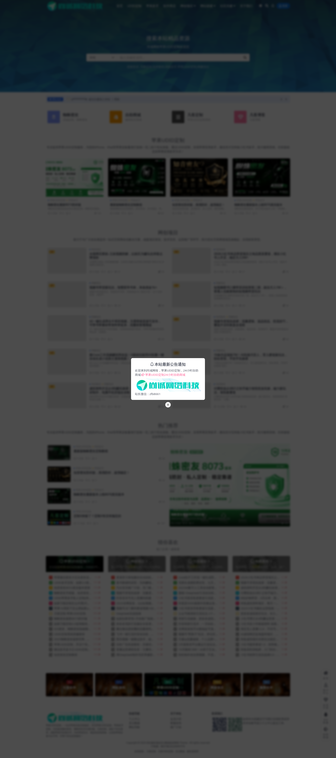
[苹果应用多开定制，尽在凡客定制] (168, 384)
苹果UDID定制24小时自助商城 (165, 375)
